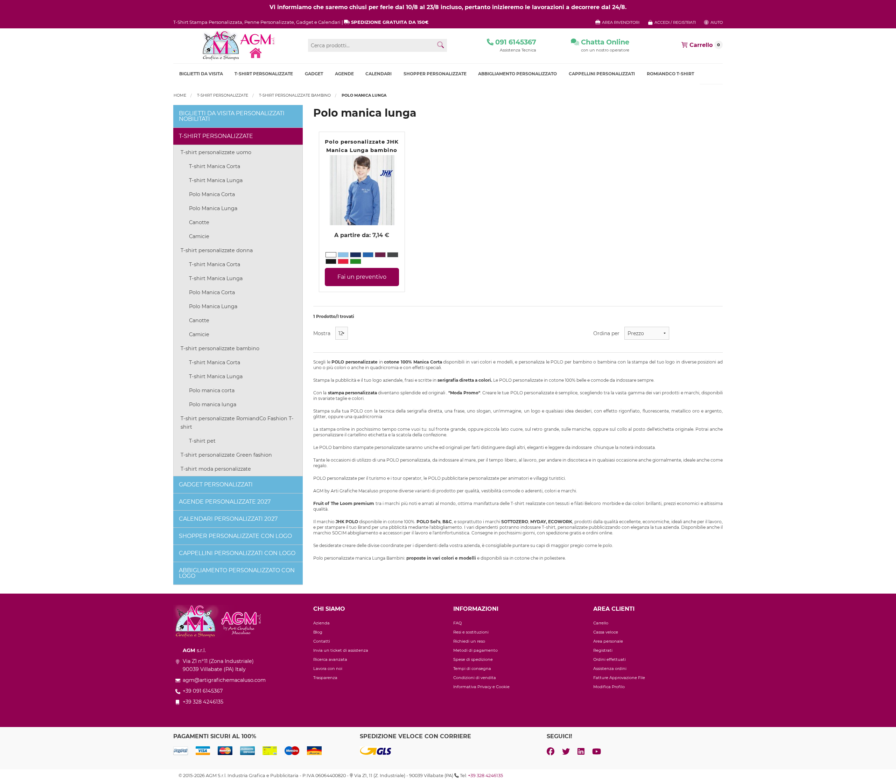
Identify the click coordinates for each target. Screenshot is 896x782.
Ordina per (606, 333)
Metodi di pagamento (475, 650)
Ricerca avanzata (330, 659)
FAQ (457, 623)
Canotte (199, 222)
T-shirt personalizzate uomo (216, 152)
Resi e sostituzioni (471, 632)
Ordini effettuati (609, 659)
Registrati (602, 650)
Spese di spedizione (473, 659)
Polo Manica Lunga (213, 208)
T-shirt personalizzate (263, 73)
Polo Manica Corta (212, 194)
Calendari (378, 73)
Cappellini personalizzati (602, 73)
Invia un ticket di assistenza (340, 650)
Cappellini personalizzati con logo (237, 553)
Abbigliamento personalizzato (517, 73)
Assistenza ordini (609, 668)
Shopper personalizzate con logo (235, 536)
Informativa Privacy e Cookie (481, 686)
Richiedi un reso (469, 641)
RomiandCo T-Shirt (670, 73)
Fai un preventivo (361, 277)
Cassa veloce (605, 632)
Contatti (321, 641)
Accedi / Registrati (674, 22)
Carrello (600, 623)
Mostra (321, 333)
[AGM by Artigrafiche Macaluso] (238, 45)
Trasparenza (325, 677)
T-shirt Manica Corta (214, 166)
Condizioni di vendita (474, 677)
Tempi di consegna (472, 668)
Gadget (314, 73)
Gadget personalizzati (216, 484)
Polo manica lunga (212, 404)
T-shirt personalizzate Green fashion (226, 455)
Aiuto (716, 22)
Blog (317, 632)
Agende (344, 73)
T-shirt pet (202, 441)
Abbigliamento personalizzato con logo (237, 573)
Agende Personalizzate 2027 (225, 501)
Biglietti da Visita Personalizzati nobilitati (232, 116)
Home (180, 95)
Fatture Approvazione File (619, 677)
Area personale (608, 641)
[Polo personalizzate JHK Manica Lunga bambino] (362, 189)
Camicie (199, 236)
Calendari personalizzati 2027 (228, 518)
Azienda (321, 623)
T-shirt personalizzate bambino (295, 95)
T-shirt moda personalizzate (216, 469)
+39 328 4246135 (485, 775)
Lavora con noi (327, 668)
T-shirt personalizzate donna (217, 250)
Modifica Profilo (609, 686)
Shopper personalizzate (435, 73)
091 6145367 (514, 42)
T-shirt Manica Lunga (216, 180)
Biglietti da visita (201, 73)
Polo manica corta (211, 390)
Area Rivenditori (620, 22)
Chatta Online (604, 42)
